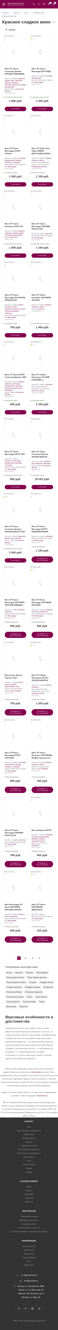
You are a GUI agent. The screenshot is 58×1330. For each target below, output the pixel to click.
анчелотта (9, 461)
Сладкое (33, 982)
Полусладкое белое (15, 977)
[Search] (39, 4)
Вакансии (29, 1198)
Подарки (29, 1142)
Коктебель (14, 237)
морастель (44, 612)
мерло (42, 160)
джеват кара (9, 81)
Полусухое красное (33, 992)
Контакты (29, 1202)
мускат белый (20, 309)
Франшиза (29, 1194)
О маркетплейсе (29, 1181)
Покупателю (29, 1211)
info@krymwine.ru (31, 1281)
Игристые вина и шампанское (29, 1131)
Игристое (23, 1006)
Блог (29, 1261)
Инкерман (35, 845)
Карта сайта (29, 1265)
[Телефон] (34, 4)
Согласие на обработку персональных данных (29, 1232)
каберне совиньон (12, 83)
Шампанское (29, 1134)
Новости (29, 1190)
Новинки (29, 1168)
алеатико (48, 234)
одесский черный (11, 85)
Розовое (29, 972)
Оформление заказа (29, 1216)
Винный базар (29, 1165)
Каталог (29, 1121)
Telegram (25, 1308)
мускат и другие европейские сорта (12, 686)
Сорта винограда (29, 1258)
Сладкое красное (14, 987)
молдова (18, 463)
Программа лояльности (29, 1220)
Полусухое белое (14, 992)
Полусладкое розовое (16, 982)
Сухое (29, 997)
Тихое (41, 1002)
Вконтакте (19, 1308)
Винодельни (29, 1254)
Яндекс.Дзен (32, 1308)
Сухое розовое (29, 1002)
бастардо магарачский (13, 235)
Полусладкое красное (37, 977)
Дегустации (29, 1250)
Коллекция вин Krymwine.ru (29, 1149)
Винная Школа (29, 1246)
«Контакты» (42, 1095)
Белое (9, 972)
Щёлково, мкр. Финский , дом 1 (31, 1293)
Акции (29, 1187)
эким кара (18, 81)
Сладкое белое (46, 982)
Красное (19, 972)
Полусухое (48, 987)
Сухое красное (13, 1002)
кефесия (21, 79)
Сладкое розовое (32, 987)
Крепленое (11, 1006)
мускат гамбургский (11, 308)
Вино (29, 1127)
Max (39, 1308)
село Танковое (15, 691)
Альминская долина (39, 167)
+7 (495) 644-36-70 (29, 1275)
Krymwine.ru (37, 1072)
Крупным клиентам (29, 1146)
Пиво (29, 1161)
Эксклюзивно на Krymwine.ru (29, 1153)
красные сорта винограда (15, 915)
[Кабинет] (44, 4)
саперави (16, 162)
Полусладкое (42, 972)
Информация (29, 1241)
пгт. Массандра (37, 82)
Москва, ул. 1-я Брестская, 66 (31, 1290)
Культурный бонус (29, 1224)
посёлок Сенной (38, 391)
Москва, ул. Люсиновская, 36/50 (31, 1286)
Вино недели (29, 1157)
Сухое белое (41, 997)
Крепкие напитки (29, 1138)
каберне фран (18, 233)
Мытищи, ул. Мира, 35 (31, 1297)
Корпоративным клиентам (29, 1228)
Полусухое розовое (15, 997)
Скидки (29, 1172)
